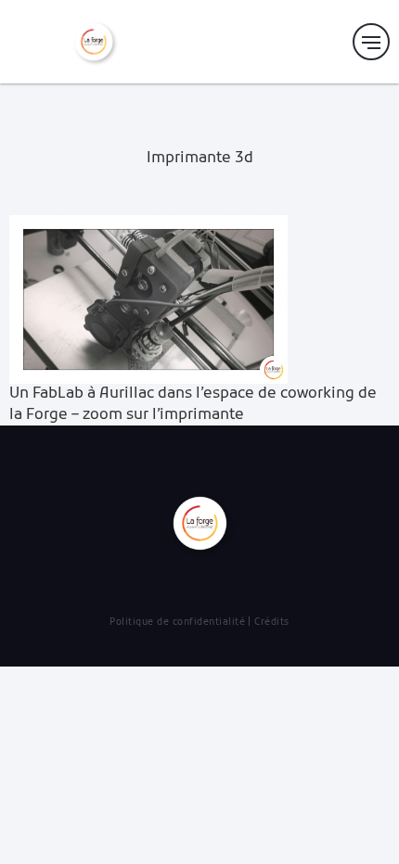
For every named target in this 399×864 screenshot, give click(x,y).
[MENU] (371, 41)
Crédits (272, 622)
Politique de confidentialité (177, 622)
